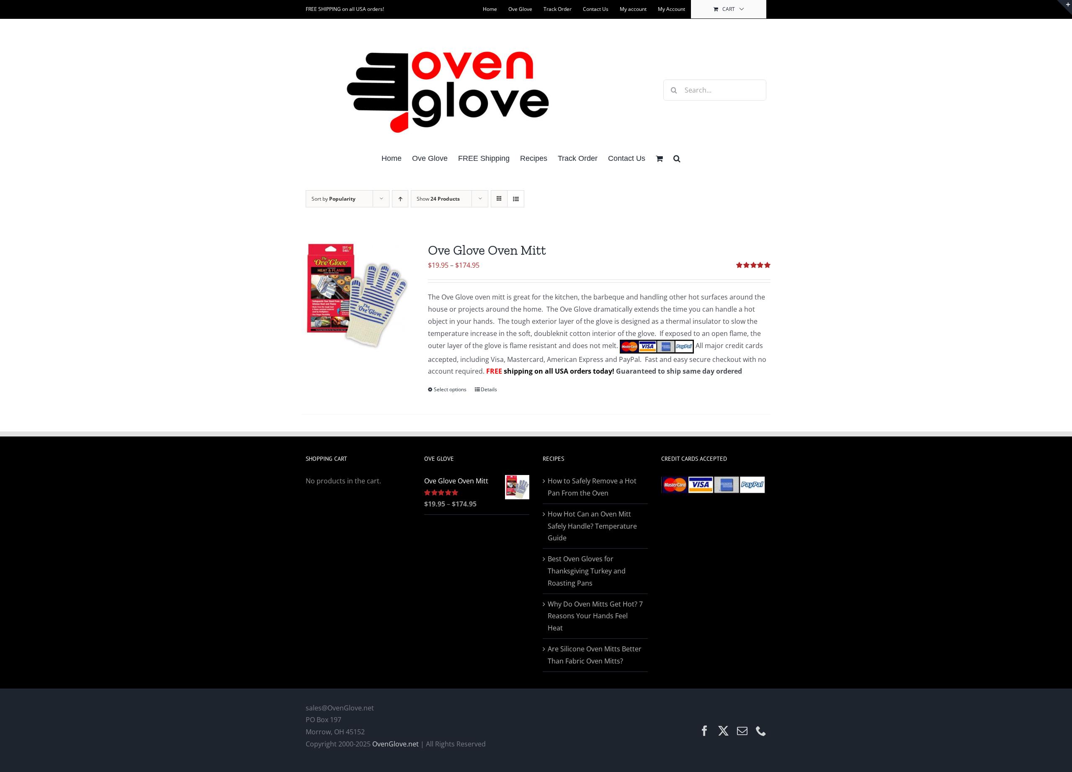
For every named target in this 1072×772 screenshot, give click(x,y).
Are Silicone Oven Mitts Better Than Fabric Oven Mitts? (595, 655)
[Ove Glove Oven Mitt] (356, 296)
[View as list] (516, 199)
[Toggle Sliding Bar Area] (1064, 7)
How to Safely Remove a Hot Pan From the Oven (592, 487)
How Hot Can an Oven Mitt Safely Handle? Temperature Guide (592, 526)
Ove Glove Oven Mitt (487, 250)
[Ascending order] (400, 198)
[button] (676, 158)
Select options (450, 389)
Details (489, 389)
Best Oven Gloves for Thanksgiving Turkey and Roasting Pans (587, 571)
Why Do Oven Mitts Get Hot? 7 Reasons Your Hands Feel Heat (595, 616)
